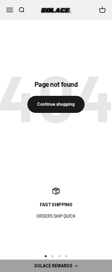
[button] (56, 266)
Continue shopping (56, 104)
